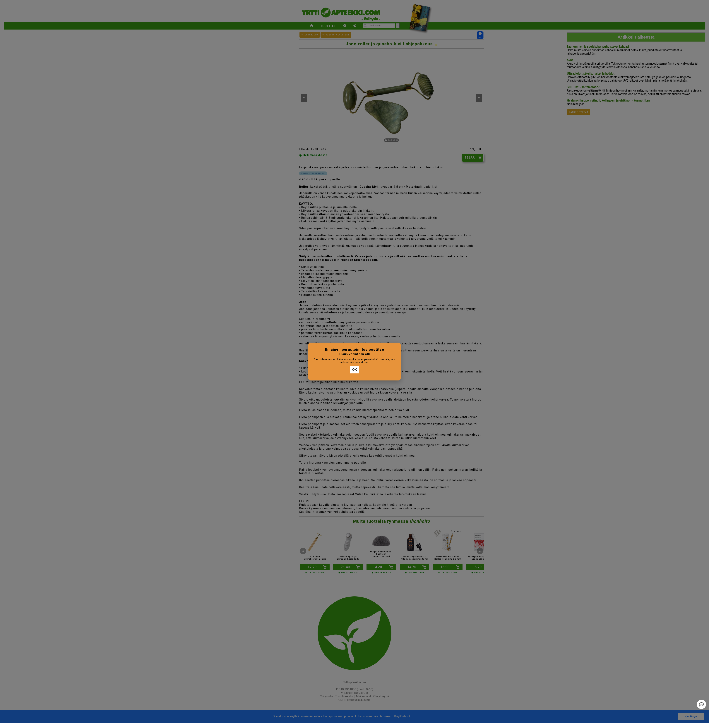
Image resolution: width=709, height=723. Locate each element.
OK (354, 369)
